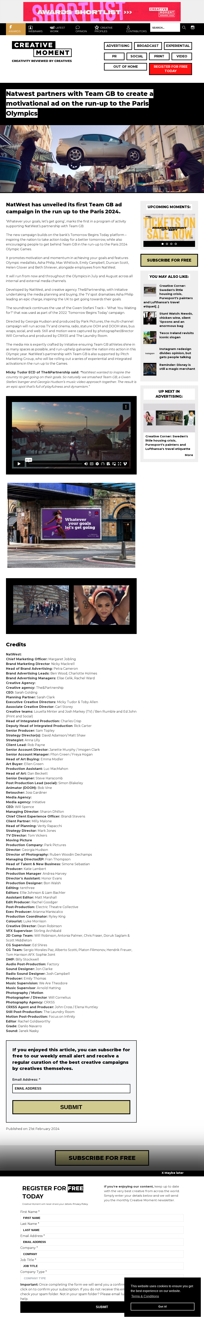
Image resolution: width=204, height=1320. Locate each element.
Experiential (178, 46)
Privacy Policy (80, 1204)
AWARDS (15, 31)
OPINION (81, 31)
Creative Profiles (104, 29)
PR (114, 56)
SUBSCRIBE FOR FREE (102, 1157)
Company (29, 1248)
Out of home (125, 67)
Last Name (29, 1224)
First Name (30, 1212)
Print (159, 56)
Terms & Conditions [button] (145, 1296)
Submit (102, 1307)
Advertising (117, 46)
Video (182, 56)
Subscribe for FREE (169, 260)
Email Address (32, 1236)
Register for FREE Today (170, 69)
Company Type (33, 1272)
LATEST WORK (57, 29)
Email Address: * (26, 1079)
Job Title (28, 1260)
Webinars (35, 31)
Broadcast (148, 46)
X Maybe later (173, 1173)
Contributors (136, 31)
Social (136, 56)
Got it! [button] (162, 1306)
